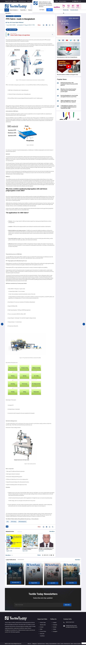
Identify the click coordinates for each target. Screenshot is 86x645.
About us (29, 643)
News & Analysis (13, 10)
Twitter (54, 629)
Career (58, 643)
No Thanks (42, 9)
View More (52, 531)
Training (28, 1)
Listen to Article (12, 29)
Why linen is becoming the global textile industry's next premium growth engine (68, 90)
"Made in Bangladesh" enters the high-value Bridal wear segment (68, 101)
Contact (41, 627)
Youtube (54, 627)
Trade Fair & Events (22, 1)
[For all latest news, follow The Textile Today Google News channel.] (53, 555)
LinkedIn (54, 622)
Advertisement (67, 643)
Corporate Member (53, 643)
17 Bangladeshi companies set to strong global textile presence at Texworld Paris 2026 (68, 107)
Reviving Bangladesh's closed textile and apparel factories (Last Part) (69, 96)
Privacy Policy (43, 631)
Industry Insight (17, 16)
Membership (65, 9)
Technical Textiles (9, 16)
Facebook (55, 624)
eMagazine (15, 1)
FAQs (41, 629)
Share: (39, 25)
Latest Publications (11, 559)
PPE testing (13, 521)
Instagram (55, 631)
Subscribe (67, 604)
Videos (56, 1)
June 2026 (39, 582)
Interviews (7, 13)
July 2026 (21, 583)
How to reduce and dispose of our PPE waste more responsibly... (14, 549)
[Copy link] (52, 25)
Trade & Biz (23, 10)
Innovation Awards (74, 9)
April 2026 (76, 582)
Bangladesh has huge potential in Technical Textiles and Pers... (30, 549)
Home (6, 9)
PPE (7, 521)
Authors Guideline (62, 1)
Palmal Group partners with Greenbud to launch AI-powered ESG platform (69, 84)
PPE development (22, 521)
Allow (49, 9)
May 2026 (58, 582)
